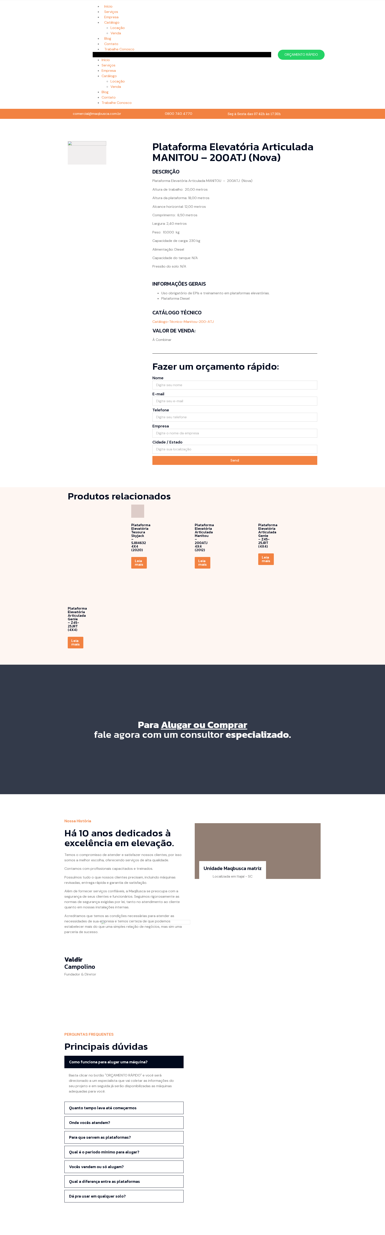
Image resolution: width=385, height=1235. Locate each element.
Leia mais (139, 563)
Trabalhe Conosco (119, 49)
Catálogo (111, 22)
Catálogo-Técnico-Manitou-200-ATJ (183, 321)
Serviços (111, 11)
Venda (116, 33)
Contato (111, 43)
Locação (118, 27)
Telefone (160, 410)
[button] (182, 54)
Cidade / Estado (167, 442)
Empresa (111, 17)
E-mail (158, 394)
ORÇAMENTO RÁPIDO (301, 54)
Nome (158, 378)
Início (108, 6)
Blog (107, 38)
